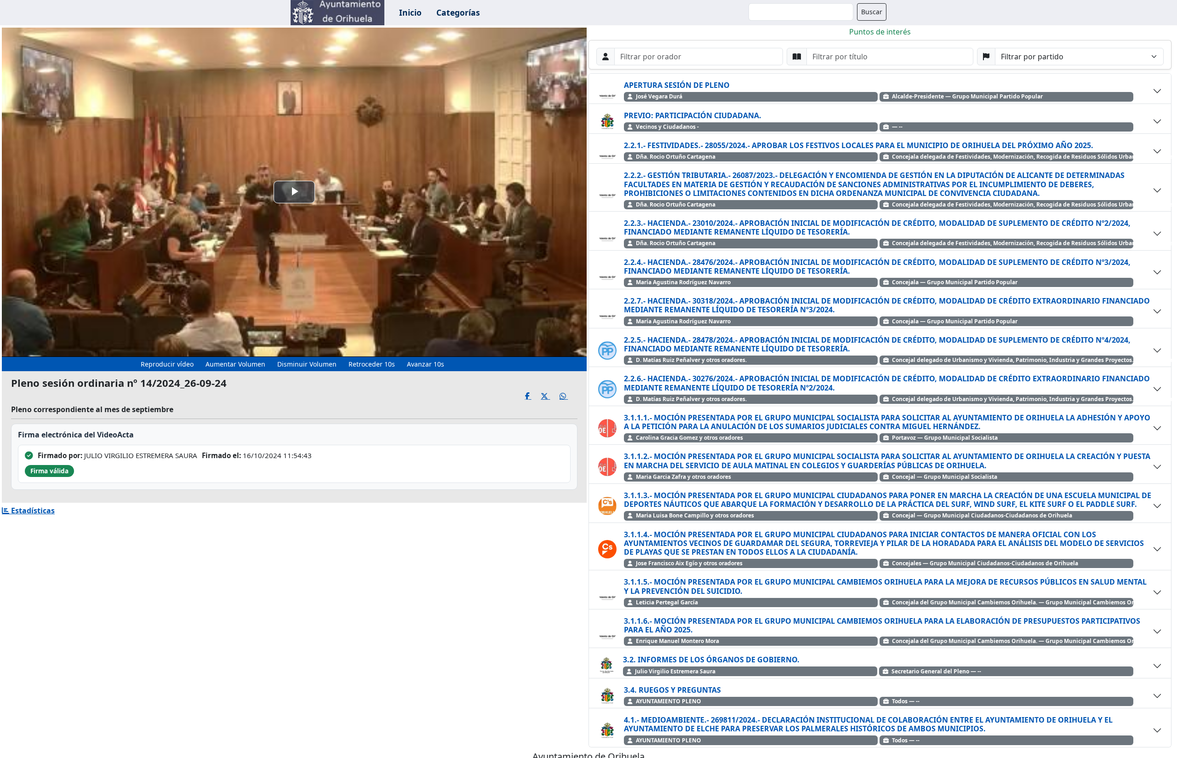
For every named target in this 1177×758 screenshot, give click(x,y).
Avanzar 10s (425, 364)
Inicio (410, 12)
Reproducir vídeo (167, 364)
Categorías (458, 12)
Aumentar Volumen (235, 364)
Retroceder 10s (372, 364)
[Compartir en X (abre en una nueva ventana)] (550, 396)
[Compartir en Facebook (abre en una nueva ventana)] (533, 396)
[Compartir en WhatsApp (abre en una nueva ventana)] (568, 396)
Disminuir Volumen (307, 364)
